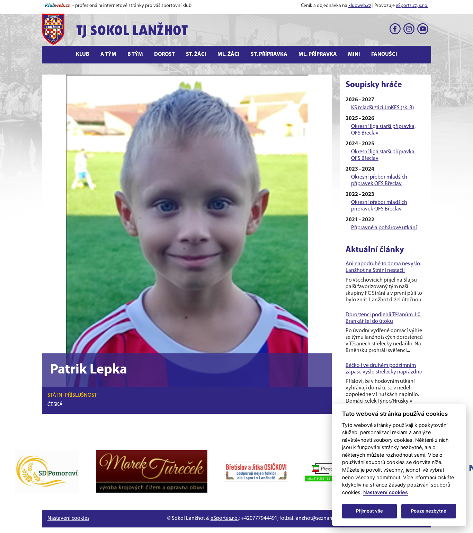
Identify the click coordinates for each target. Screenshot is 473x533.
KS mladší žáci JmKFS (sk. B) (382, 108)
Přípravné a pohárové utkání (384, 228)
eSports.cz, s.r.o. (412, 5)
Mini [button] (354, 54)
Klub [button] (82, 54)
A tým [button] (108, 54)
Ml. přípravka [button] (317, 54)
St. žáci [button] (196, 54)
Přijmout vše (369, 511)
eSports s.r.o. (225, 518)
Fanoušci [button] (384, 54)
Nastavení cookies (68, 518)
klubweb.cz (359, 5)
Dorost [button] (164, 54)
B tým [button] (135, 54)
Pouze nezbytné (428, 511)
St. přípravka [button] (269, 54)
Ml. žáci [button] (228, 54)
